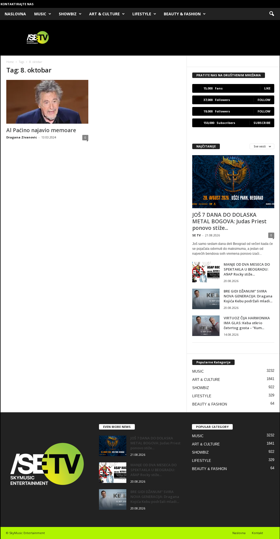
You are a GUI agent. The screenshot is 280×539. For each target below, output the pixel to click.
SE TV (196, 235)
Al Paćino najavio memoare (41, 130)
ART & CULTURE (104, 13)
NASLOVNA (15, 13)
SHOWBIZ (68, 13)
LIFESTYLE (141, 13)
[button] (272, 14)
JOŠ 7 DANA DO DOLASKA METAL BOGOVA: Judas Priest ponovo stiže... (229, 221)
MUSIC (40, 13)
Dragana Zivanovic (21, 137)
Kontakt (257, 533)
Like (267, 88)
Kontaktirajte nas (17, 4)
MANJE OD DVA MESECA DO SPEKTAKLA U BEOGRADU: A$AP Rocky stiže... (247, 269)
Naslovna (239, 533)
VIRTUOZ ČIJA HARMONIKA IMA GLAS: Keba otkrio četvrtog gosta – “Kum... (247, 322)
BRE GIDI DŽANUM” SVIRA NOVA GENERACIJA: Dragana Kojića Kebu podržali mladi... (248, 296)
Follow (264, 100)
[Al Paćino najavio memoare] (47, 102)
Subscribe (261, 123)
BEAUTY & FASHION (182, 13)
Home (10, 62)
